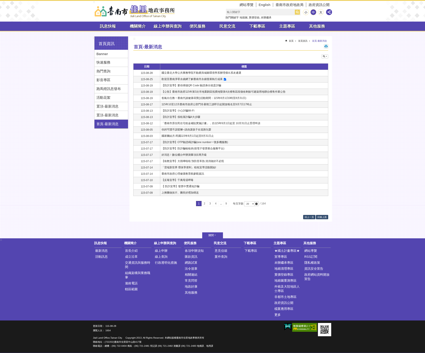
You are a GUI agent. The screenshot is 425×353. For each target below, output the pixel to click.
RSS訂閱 (310, 256)
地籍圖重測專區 (285, 280)
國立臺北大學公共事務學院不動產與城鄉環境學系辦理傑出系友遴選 (201, 72)
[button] (256, 203)
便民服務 (198, 26)
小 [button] (305, 12)
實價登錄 (254, 17)
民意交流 (227, 26)
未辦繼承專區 (283, 262)
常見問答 (191, 280)
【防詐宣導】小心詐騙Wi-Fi (178, 110)
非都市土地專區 (285, 297)
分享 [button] (329, 12)
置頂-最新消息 (107, 106)
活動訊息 (101, 256)
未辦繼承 (266, 17)
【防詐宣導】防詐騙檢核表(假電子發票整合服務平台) (193, 148)
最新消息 (101, 250)
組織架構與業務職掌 (137, 275)
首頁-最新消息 (107, 124)
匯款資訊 (191, 256)
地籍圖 (244, 17)
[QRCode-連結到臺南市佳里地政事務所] (324, 329)
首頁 (291, 40)
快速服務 (103, 62)
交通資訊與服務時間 (137, 265)
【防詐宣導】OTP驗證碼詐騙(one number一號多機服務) (195, 142)
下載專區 (257, 26)
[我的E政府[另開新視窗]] (287, 327)
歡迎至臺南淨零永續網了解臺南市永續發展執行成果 (192, 79)
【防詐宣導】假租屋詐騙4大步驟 (181, 117)
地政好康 (191, 286)
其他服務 (317, 26)
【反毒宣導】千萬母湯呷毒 (177, 180)
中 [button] (313, 12)
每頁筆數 (238, 203)
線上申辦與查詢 (168, 26)
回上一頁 (309, 217)
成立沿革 (131, 256)
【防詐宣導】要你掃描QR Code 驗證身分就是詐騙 (191, 85)
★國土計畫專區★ (287, 250)
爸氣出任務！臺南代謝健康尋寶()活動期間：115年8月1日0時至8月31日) (204, 98)
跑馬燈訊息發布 (108, 89)
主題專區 (287, 26)
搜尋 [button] (297, 12)
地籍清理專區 (283, 268)
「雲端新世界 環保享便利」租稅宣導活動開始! (189, 167)
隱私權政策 (312, 262)
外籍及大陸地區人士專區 (287, 289)
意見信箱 (221, 250)
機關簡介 (138, 26)
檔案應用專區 (283, 309)
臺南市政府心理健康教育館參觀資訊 (183, 173)
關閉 (211, 235)
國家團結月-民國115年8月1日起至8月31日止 (188, 135)
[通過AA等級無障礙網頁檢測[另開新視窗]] (304, 327)
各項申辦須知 (194, 250)
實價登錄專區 (283, 274)
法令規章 (191, 268)
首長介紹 (131, 250)
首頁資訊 (302, 40)
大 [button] (320, 12)
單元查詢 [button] (325, 56)
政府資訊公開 (319, 5)
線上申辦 (161, 250)
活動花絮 (103, 97)
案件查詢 (221, 256)
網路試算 (191, 262)
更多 (277, 314)
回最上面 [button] (322, 217)
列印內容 (326, 46)
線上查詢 (161, 256)
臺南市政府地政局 (289, 5)
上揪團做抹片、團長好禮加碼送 (180, 192)
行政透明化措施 (166, 262)
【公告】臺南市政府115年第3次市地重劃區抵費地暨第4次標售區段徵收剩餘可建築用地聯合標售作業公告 (224, 91)
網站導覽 (247, 5)
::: (94, 2)
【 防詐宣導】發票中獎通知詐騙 (180, 186)
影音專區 (103, 80)
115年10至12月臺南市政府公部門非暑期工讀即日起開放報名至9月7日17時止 (207, 104)
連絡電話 (131, 283)
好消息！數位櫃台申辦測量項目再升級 (184, 154)
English (264, 5)
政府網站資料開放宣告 (317, 277)
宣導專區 (280, 256)
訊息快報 (108, 26)
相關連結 (191, 274)
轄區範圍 (131, 289)
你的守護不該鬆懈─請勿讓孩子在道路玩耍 (186, 129)
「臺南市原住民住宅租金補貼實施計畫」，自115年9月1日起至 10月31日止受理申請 (211, 123)
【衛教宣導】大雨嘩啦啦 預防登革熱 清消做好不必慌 (193, 161)
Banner (102, 54)
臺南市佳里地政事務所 (134, 11)
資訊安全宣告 (313, 268)
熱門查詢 (103, 71)
